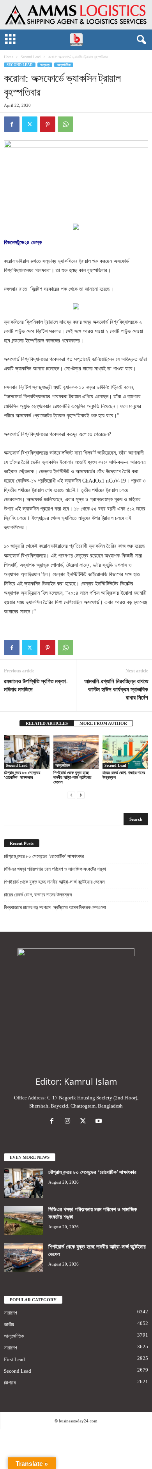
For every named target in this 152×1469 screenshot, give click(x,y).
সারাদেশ (10, 1313)
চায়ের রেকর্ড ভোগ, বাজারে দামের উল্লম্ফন (38, 895)
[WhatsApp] (65, 124)
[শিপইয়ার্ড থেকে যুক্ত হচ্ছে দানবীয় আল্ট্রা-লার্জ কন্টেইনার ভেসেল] (76, 752)
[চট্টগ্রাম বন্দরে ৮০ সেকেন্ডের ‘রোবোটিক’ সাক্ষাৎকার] (26, 752)
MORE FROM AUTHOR (103, 723)
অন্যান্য (44, 65)
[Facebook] (11, 124)
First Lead (14, 1359)
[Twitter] (29, 124)
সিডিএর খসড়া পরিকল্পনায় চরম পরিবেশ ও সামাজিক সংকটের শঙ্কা (55, 869)
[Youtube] (99, 1122)
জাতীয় (9, 1324)
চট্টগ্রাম (10, 1383)
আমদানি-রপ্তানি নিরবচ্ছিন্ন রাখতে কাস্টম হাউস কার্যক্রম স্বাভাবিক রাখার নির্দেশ (116, 689)
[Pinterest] (47, 124)
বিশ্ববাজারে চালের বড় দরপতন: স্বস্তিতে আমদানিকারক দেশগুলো (55, 907)
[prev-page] (71, 795)
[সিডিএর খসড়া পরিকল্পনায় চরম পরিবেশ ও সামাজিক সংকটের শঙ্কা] (23, 1220)
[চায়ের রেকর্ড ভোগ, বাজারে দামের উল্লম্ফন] (125, 752)
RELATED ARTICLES (47, 723)
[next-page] (81, 795)
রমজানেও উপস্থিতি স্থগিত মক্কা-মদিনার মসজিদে (36, 685)
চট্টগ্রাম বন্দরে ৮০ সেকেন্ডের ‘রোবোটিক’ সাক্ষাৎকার (22, 775)
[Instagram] (69, 1122)
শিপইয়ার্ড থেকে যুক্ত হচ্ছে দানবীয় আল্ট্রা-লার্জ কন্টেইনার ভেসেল (72, 777)
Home (8, 57)
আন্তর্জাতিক (64, 65)
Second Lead (31, 57)
